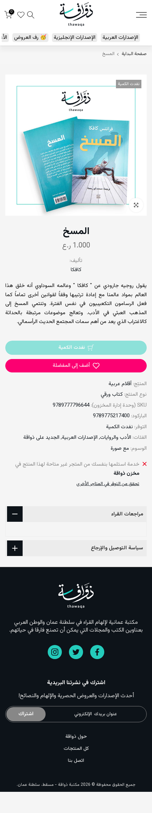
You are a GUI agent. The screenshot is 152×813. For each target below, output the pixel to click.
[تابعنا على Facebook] (97, 652)
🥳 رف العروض (30, 38)
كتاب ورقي (112, 394)
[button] (76, 365)
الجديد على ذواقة (41, 438)
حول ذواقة (76, 737)
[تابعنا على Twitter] (76, 652)
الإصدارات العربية (120, 38)
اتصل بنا (76, 761)
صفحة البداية (134, 54)
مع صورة (120, 448)
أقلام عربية (120, 384)
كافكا (76, 270)
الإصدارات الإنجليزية (74, 38)
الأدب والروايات (115, 438)
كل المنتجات (76, 749)
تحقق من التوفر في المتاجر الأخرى (107, 484)
